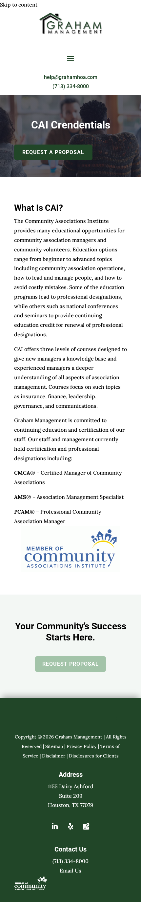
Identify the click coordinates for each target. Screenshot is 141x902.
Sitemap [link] (54, 746)
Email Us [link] (70, 870)
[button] (70, 58)
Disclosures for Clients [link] (94, 756)
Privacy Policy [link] (82, 746)
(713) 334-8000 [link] (70, 86)
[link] (70, 32)
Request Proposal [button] (70, 664)
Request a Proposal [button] (53, 152)
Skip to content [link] (18, 4)
